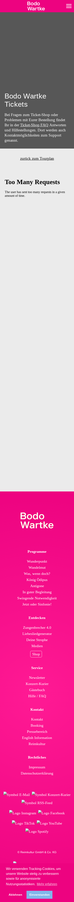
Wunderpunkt (37, 561)
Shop (36, 654)
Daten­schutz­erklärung (37, 773)
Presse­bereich (37, 732)
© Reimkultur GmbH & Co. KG (37, 852)
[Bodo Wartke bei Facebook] (51, 813)
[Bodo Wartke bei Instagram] (22, 813)
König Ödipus (37, 580)
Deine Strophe (37, 640)
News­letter (37, 678)
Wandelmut (37, 567)
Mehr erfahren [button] (47, 884)
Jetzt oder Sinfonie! (37, 604)
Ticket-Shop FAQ (34, 125)
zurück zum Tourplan (37, 158)
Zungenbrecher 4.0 (37, 628)
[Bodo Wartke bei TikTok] (23, 823)
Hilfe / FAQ (37, 696)
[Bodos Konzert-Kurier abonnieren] (51, 795)
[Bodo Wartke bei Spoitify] (37, 831)
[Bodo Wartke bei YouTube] (49, 823)
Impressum (37, 767)
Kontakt (37, 719)
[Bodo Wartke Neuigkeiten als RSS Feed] (37, 803)
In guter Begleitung (37, 592)
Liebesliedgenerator (37, 634)
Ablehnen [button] (15, 894)
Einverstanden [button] (39, 894)
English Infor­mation (37, 738)
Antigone (37, 586)
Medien (37, 646)
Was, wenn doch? (37, 574)
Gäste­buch (37, 690)
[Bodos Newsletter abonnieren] (16, 795)
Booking (37, 725)
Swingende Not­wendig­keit (37, 598)
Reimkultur (37, 744)
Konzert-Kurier (37, 684)
